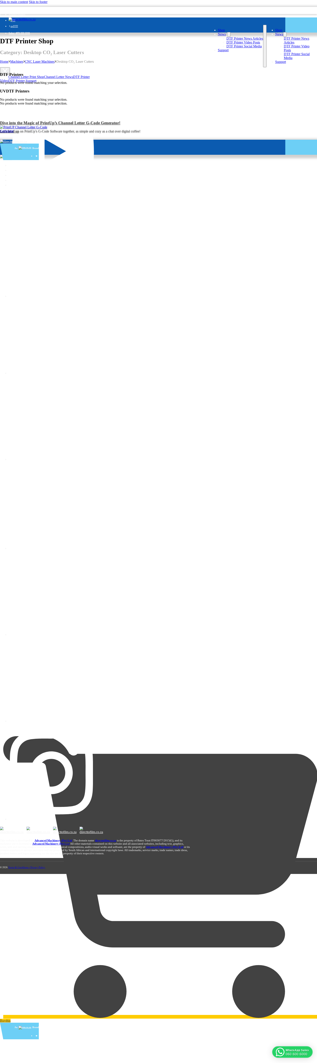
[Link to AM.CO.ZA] (25, 1027)
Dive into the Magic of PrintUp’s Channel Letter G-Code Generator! (60, 123)
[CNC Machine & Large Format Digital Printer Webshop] (12, 830)
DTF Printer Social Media (244, 46)
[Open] (5, 71)
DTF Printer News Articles (244, 38)
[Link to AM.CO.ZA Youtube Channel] (53, 188)
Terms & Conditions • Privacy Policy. (26, 867)
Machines (16, 61)
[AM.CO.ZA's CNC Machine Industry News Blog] (65, 830)
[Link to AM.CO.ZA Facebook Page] (51, 634)
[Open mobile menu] (265, 46)
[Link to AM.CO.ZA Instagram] (51, 819)
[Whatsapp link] (4, 88)
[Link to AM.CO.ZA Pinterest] (51, 548)
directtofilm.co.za (105, 840)
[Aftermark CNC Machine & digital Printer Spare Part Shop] (38, 830)
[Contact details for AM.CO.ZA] (51, 459)
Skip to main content (14, 2)
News (222, 34)
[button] (292, 1052)
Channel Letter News (58, 77)
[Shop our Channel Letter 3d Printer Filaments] (27, 129)
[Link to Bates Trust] (91, 830)
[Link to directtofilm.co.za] (22, 19)
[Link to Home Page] (13, 141)
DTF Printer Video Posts (243, 42)
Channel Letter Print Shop (26, 77)
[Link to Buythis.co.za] (37, 1035)
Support (223, 50)
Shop (221, 30)
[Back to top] (307, 1042)
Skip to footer (38, 2)
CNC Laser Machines (40, 61)
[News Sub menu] (229, 34)
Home (4, 61)
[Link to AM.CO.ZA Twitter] (51, 721)
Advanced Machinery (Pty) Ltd (164, 847)
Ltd (51, 843)
